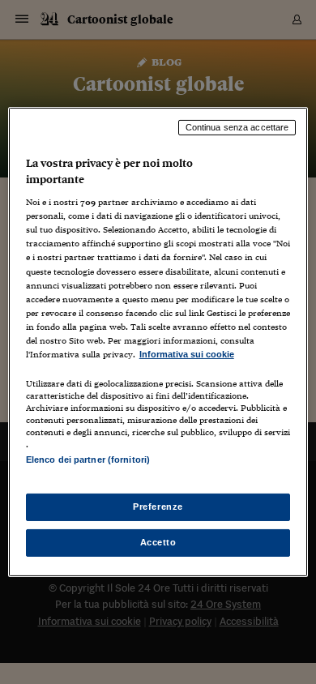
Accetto (158, 542)
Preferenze (158, 506)
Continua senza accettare (237, 127)
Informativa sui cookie (186, 354)
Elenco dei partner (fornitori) (88, 459)
